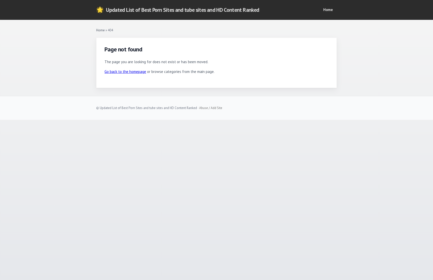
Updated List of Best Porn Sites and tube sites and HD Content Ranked (177, 10)
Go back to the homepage (125, 71)
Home (328, 9)
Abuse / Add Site (210, 108)
